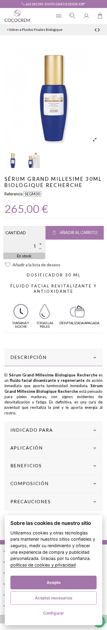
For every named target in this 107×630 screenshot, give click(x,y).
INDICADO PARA (31, 430)
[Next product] (99, 29)
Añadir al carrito (78, 232)
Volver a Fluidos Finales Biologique (35, 29)
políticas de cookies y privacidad (43, 564)
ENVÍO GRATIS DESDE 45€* (65, 4)
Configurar (53, 613)
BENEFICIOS (26, 465)
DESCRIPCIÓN (28, 357)
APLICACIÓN (26, 447)
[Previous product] (96, 29)
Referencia (13, 193)
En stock (24, 256)
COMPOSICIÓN (29, 483)
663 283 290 (34, 4)
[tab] (53, 357)
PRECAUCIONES (30, 501)
